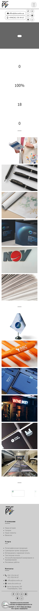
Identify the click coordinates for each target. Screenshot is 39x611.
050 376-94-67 (13, 575)
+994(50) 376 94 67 (16, 18)
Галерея (8, 530)
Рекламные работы (12, 562)
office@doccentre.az (16, 13)
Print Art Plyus (26, 607)
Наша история (10, 528)
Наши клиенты (10, 533)
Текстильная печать (12, 555)
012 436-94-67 (13, 577)
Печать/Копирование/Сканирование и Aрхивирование (19, 559)
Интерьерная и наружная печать (17, 553)
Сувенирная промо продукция (16, 550)
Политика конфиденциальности (20, 604)
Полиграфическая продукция (16, 548)
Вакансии (8, 535)
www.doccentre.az (14, 583)
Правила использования (19, 603)
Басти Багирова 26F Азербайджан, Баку (14, 587)
